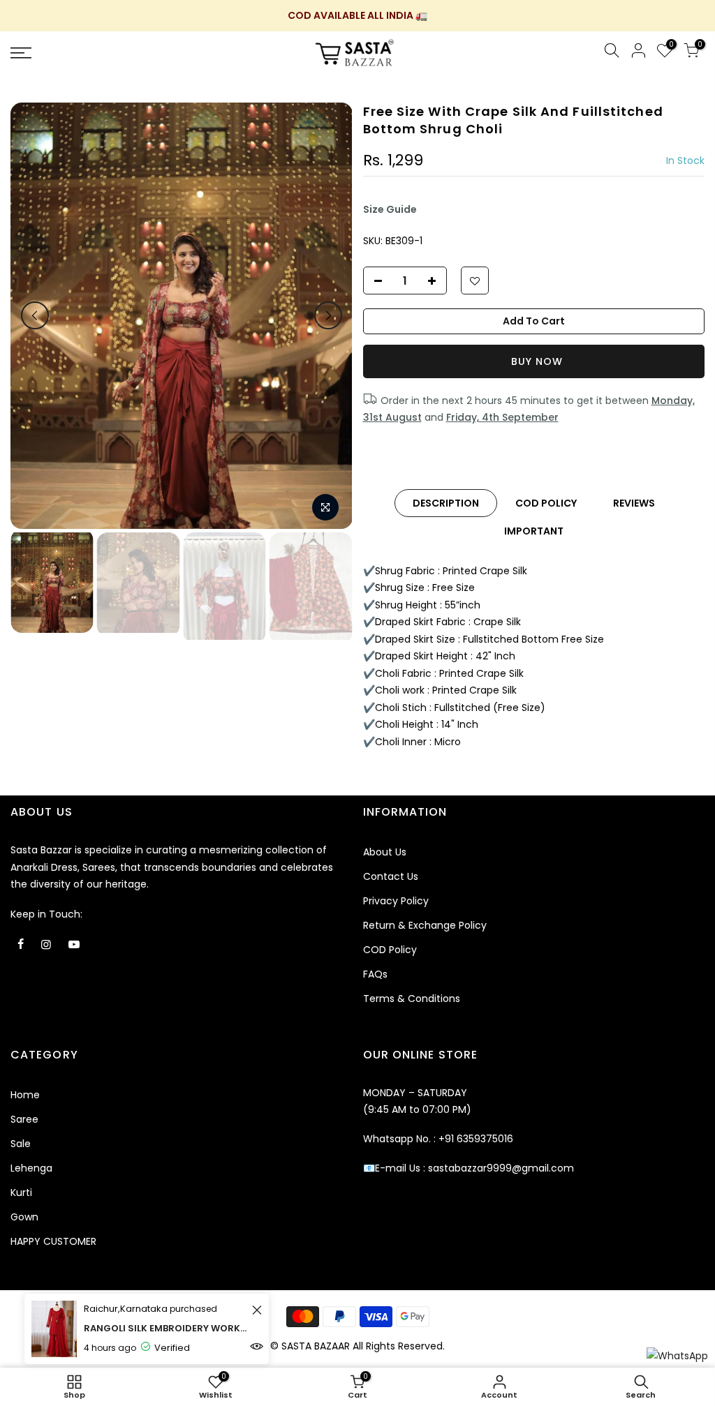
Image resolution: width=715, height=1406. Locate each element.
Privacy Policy (396, 901)
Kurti (21, 1192)
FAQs (375, 974)
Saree (24, 1119)
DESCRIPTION (446, 503)
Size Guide (390, 209)
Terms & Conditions (411, 998)
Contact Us (390, 876)
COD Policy (390, 950)
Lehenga (31, 1168)
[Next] (328, 315)
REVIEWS (634, 503)
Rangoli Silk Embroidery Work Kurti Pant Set (166, 1328)
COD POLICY (546, 503)
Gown (24, 1217)
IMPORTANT (533, 531)
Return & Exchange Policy (425, 925)
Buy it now (534, 361)
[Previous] (35, 315)
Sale (20, 1144)
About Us (384, 852)
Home (25, 1095)
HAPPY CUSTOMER (53, 1241)
